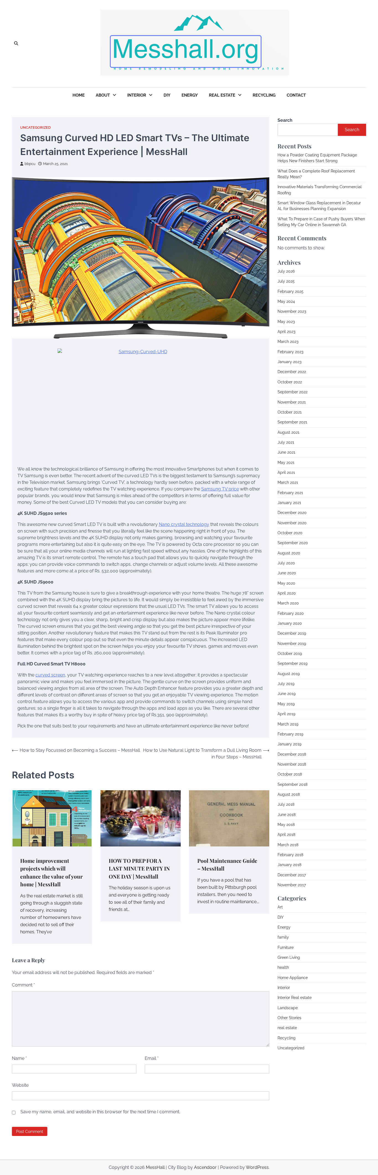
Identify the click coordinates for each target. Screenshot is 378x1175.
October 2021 (290, 412)
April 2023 (286, 331)
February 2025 (291, 291)
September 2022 (292, 392)
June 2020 (287, 573)
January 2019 (289, 744)
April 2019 (286, 714)
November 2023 (292, 311)
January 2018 (289, 864)
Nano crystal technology (184, 524)
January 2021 (289, 502)
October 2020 (290, 533)
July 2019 (286, 683)
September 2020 (293, 543)
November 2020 (292, 522)
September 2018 (292, 784)
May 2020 (286, 583)
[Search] (16, 44)
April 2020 (287, 593)
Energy (190, 95)
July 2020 (286, 563)
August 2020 (289, 553)
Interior (136, 95)
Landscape (288, 1007)
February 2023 (290, 351)
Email (152, 1058)
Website (20, 1085)
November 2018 (292, 764)
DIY (167, 95)
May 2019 (286, 703)
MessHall (155, 1167)
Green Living (289, 957)
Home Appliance (293, 977)
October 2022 (290, 381)
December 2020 (292, 512)
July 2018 (286, 804)
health (283, 967)
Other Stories (289, 1018)
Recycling (264, 95)
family (283, 937)
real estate (287, 1028)
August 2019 (289, 673)
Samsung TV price (220, 489)
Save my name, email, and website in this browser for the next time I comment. (100, 1111)
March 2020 (288, 603)
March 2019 (288, 724)
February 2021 (290, 492)
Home (79, 95)
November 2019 (292, 643)
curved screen (50, 675)
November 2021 (292, 402)
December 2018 (292, 754)
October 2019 (290, 653)
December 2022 (292, 372)
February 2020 (291, 613)
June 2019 (287, 693)
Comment (23, 985)
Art (280, 907)
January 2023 (289, 362)
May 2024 (286, 301)
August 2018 (289, 794)
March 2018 (288, 844)
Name (19, 1058)
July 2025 (286, 281)
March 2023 (288, 341)
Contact (296, 95)
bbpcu (30, 164)
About (103, 95)
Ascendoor (205, 1167)
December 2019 (292, 633)
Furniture (286, 947)
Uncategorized (35, 127)
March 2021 (288, 482)
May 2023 (286, 321)
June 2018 (287, 814)
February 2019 (290, 734)
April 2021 (286, 472)
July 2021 (286, 442)
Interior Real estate (295, 997)
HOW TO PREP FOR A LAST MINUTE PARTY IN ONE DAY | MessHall (139, 868)
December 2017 (292, 874)
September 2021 (292, 422)
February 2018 (290, 855)
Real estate (222, 95)
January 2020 (290, 623)
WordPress (257, 1167)
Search (285, 120)
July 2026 (286, 271)
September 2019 (292, 663)
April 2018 (286, 834)
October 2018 (290, 774)
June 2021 (286, 452)
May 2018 (286, 824)
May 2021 (286, 462)
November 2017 (292, 885)
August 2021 (288, 432)
